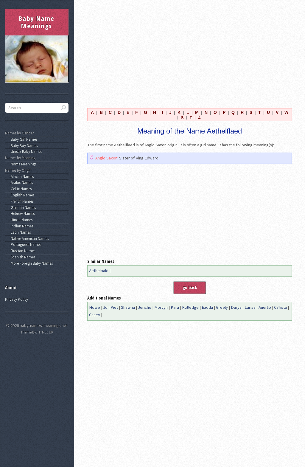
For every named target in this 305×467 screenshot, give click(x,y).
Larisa (250, 307)
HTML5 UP (45, 332)
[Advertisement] (189, 50)
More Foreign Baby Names (31, 263)
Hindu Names (20, 219)
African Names (21, 176)
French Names (21, 201)
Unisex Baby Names (25, 151)
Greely (222, 307)
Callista (280, 307)
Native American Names (29, 238)
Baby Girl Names (23, 139)
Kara (175, 307)
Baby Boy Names (23, 145)
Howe (94, 307)
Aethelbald (98, 270)
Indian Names (21, 226)
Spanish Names (22, 257)
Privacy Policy (16, 299)
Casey (94, 314)
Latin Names (20, 232)
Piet (114, 307)
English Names (21, 195)
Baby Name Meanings (37, 22)
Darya (236, 307)
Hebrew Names (22, 213)
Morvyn (161, 307)
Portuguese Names (25, 244)
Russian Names (22, 250)
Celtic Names (20, 188)
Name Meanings (22, 164)
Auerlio (265, 307)
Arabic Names (21, 182)
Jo (105, 307)
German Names (22, 207)
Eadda (207, 307)
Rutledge (190, 307)
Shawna (128, 307)
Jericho (144, 307)
